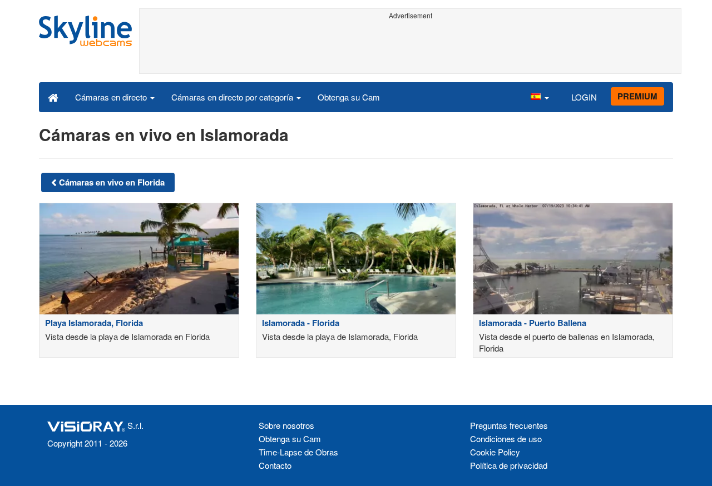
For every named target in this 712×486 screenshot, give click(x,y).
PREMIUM (637, 96)
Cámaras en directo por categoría (233, 97)
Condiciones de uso (506, 438)
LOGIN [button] (584, 97)
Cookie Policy (495, 452)
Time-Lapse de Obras (298, 452)
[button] (539, 97)
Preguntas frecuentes (509, 425)
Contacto (275, 465)
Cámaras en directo (112, 97)
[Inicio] (53, 97)
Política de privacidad (508, 465)
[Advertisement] (410, 48)
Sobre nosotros (286, 425)
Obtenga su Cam (349, 97)
